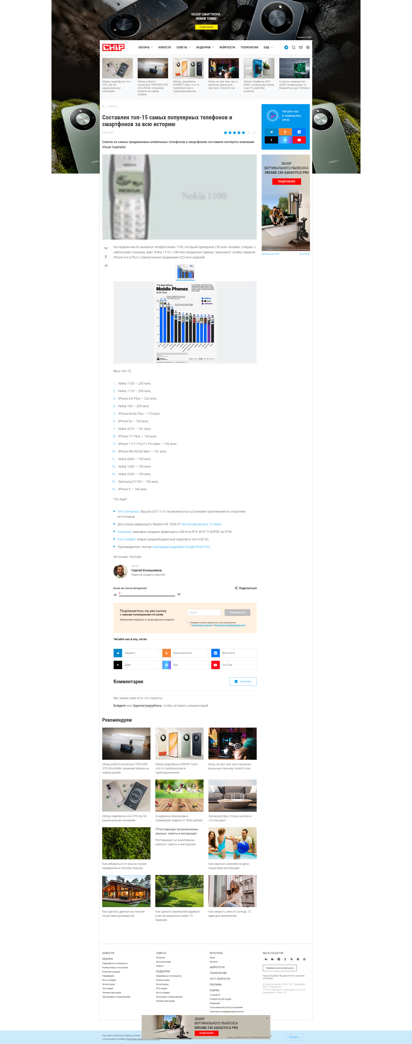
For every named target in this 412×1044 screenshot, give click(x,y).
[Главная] (103, 106)
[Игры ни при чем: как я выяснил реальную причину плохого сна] (232, 744)
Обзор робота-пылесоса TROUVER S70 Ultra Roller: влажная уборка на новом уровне (153, 88)
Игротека (216, 953)
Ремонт (160, 966)
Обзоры (144, 47)
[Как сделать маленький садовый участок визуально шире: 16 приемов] (179, 891)
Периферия (108, 976)
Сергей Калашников (146, 570)
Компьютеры (163, 980)
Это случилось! (129, 511)
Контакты (304, 254)
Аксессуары (108, 984)
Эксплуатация (163, 961)
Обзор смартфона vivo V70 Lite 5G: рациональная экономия (116, 86)
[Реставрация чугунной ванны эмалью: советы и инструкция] (179, 831)
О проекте (215, 995)
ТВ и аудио (107, 988)
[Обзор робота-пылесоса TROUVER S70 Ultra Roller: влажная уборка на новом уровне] (126, 744)
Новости (164, 47)
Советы (182, 47)
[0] (179, 594)
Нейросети (227, 47)
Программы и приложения (116, 996)
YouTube (227, 664)
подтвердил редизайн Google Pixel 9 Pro (181, 547)
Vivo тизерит (127, 539)
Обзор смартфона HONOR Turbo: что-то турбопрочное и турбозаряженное (186, 86)
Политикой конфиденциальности (229, 625)
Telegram (130, 652)
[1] (115, 594)
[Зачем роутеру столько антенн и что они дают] (232, 796)
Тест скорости (220, 978)
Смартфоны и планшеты (115, 963)
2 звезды (230, 132)
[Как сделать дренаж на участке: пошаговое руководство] (126, 891)
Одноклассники (182, 652)
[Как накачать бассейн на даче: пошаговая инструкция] (232, 843)
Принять (294, 1037)
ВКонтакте (228, 652)
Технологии (249, 47)
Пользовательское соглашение (226, 1007)
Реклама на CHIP (270, 254)
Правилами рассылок (202, 625)
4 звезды (239, 132)
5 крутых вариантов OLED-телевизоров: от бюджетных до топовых (294, 85)
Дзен (128, 664)
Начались (125, 532)
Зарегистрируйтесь (147, 706)
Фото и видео (109, 980)
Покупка (160, 957)
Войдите (119, 706)
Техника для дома (111, 992)
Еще (267, 47)
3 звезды (234, 132)
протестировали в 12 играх (202, 524)
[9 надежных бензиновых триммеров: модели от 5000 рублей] (179, 796)
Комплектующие (111, 971)
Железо (214, 961)
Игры (212, 957)
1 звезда (226, 132)
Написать (246, 681)
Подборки (203, 47)
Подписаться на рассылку (280, 968)
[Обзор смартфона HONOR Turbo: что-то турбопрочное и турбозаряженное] (179, 744)
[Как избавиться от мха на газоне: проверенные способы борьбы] (126, 843)
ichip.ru (214, 990)
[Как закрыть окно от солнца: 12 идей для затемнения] (232, 891)
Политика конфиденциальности (227, 1011)
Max (175, 664)
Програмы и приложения (169, 996)
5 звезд (243, 132)
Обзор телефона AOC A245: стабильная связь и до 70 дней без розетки (259, 86)
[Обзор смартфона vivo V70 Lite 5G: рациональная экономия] (126, 796)
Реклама (216, 984)
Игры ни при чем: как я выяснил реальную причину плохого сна (223, 85)
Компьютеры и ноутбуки (115, 967)
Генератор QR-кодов (220, 999)
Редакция (215, 1003)
